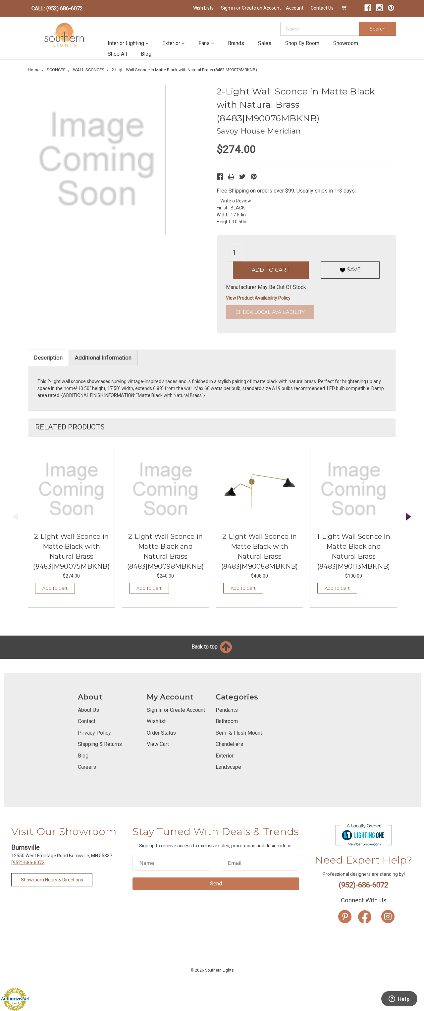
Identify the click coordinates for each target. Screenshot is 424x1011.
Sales (264, 43)
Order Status (161, 733)
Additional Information (103, 357)
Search (378, 29)
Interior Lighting (126, 43)
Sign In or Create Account (176, 710)
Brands (236, 43)
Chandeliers (229, 744)
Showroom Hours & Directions (52, 879)
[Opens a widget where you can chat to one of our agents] (399, 999)
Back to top (205, 647)
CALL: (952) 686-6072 (57, 8)
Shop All (117, 54)
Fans (204, 43)
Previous (15, 517)
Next (408, 517)
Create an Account (261, 8)
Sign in (228, 8)
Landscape (228, 767)
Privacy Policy (94, 733)
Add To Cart (55, 588)
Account (294, 8)
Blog (146, 54)
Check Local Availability (270, 312)
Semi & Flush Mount (239, 733)
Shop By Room (302, 43)
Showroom (345, 43)
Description (48, 357)
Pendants (227, 710)
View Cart (158, 744)
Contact (86, 721)
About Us (88, 710)
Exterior (171, 43)
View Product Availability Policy (258, 298)
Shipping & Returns (100, 744)
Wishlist (156, 721)
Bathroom (227, 721)
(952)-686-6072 (27, 862)
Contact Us (322, 8)
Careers (87, 767)
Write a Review (235, 200)
